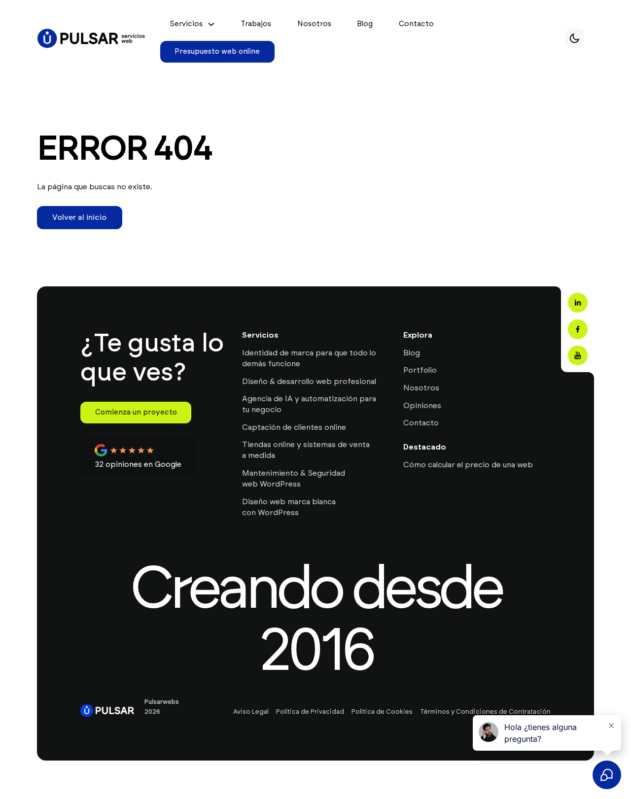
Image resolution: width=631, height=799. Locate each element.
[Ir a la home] (91, 38)
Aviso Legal (251, 712)
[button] (574, 38)
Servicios (186, 24)
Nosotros (314, 24)
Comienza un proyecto (136, 412)
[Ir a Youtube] (578, 355)
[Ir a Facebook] (578, 329)
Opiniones (422, 406)
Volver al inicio (79, 217)
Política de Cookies (382, 712)
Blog (365, 24)
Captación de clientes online (294, 427)
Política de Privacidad (310, 712)
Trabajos (256, 24)
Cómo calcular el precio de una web (468, 465)
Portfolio (420, 370)
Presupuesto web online (217, 51)
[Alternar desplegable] (211, 24)
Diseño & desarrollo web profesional (309, 381)
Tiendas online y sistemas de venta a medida (306, 450)
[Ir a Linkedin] (578, 303)
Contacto (416, 24)
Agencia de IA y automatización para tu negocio (309, 404)
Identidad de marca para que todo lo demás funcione (309, 358)
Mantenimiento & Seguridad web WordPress (293, 478)
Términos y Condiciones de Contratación (485, 712)
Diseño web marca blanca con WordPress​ (289, 507)
